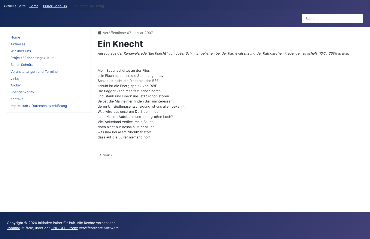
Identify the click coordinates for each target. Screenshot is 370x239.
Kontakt (16, 99)
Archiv (15, 85)
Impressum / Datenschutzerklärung (38, 106)
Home (15, 37)
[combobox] (332, 18)
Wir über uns (20, 51)
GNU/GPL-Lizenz (64, 228)
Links (14, 78)
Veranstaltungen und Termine (34, 71)
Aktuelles (17, 44)
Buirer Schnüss (22, 64)
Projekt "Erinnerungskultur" (32, 58)
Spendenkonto (22, 92)
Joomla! (13, 228)
